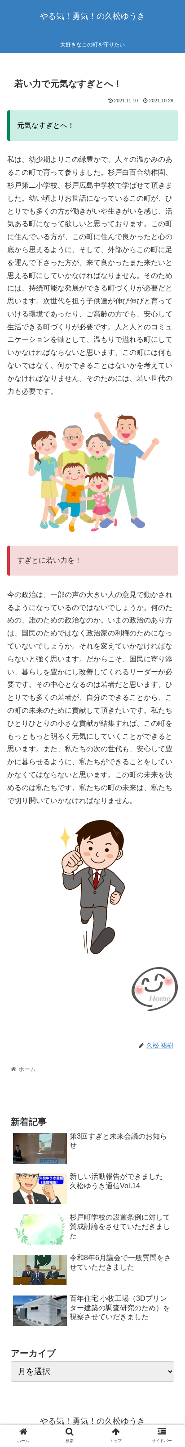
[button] (166, 994)
